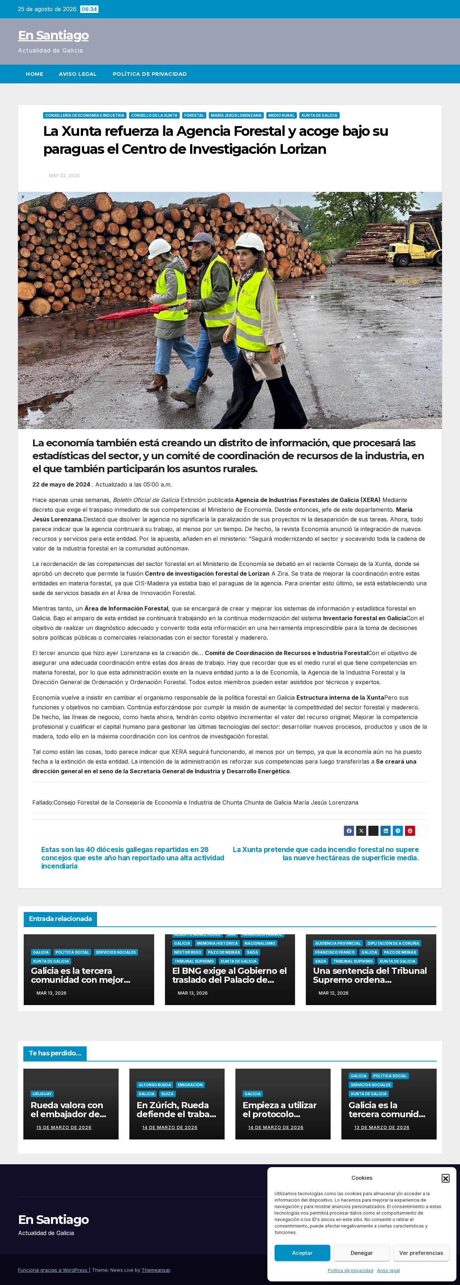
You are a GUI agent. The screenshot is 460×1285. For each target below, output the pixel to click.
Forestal (194, 115)
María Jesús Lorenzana (236, 115)
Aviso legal (388, 1270)
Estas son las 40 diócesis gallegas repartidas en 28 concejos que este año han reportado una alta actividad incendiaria (132, 858)
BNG (231, 934)
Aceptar (302, 1252)
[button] (445, 1178)
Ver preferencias (421, 1252)
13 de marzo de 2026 (382, 1127)
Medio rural (281, 115)
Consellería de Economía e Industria (84, 115)
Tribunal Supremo (194, 961)
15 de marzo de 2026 (64, 1127)
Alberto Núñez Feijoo (197, 934)
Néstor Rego (187, 952)
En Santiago (53, 35)
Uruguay (42, 1094)
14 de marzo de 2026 (170, 1127)
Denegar (362, 1252)
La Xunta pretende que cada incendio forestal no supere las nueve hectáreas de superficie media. (326, 854)
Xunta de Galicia (319, 115)
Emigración (190, 1085)
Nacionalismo (260, 943)
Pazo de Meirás (224, 952)
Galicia (41, 952)
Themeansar (156, 1270)
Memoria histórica (217, 943)
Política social (72, 952)
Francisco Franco (262, 934)
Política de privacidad (350, 1270)
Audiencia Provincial (338, 943)
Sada (252, 952)
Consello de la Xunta (154, 115)
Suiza (167, 1094)
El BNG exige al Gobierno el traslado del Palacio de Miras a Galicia (229, 980)
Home (34, 74)
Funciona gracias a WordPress (53, 1270)
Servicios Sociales (116, 952)
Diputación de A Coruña (393, 943)
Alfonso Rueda (155, 1085)
